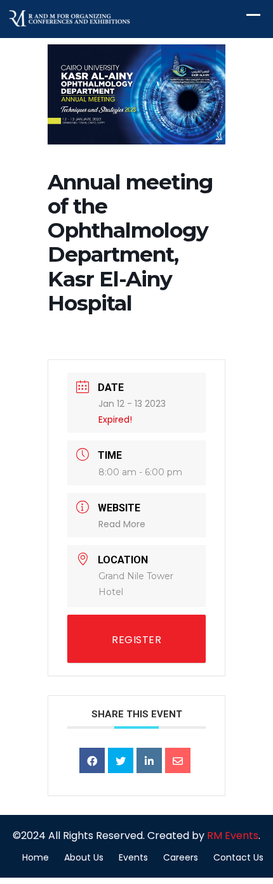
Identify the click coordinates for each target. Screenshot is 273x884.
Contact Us (238, 857)
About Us (83, 857)
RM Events (232, 835)
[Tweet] (120, 760)
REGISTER (136, 639)
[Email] (177, 760)
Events (133, 857)
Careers (180, 857)
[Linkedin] (149, 760)
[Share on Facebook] (92, 760)
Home (35, 857)
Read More (121, 524)
